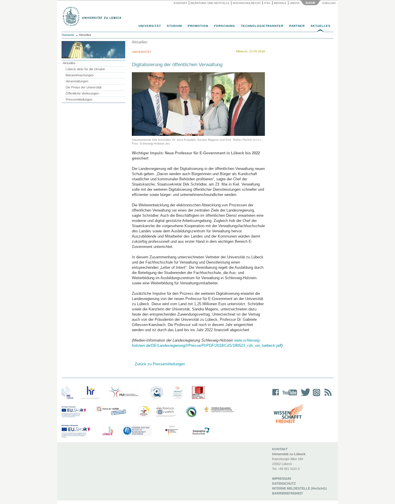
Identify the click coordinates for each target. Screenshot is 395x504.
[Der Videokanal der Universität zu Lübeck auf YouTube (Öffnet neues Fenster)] (288, 396)
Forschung (224, 25)
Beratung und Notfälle (210, 3)
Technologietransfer (262, 25)
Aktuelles (321, 25)
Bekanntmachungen (80, 75)
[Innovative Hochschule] (200, 431)
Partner (297, 25)
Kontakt (180, 3)
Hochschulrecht (247, 3)
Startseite (68, 34)
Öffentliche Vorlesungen (82, 93)
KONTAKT (280, 449)
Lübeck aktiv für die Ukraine (85, 69)
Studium (174, 25)
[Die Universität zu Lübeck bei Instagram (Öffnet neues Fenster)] (315, 396)
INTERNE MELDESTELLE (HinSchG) (299, 488)
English (329, 3)
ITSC (267, 3)
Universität (150, 25)
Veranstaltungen (77, 81)
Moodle (280, 3)
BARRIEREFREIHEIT (287, 493)
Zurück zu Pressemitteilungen (160, 364)
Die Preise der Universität (83, 87)
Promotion (198, 25)
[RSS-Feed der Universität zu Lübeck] (327, 396)
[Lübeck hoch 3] (107, 431)
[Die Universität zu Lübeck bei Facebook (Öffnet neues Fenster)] (275, 396)
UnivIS (295, 3)
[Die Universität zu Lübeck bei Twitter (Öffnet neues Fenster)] (304, 396)
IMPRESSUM (281, 478)
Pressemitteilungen (79, 99)
